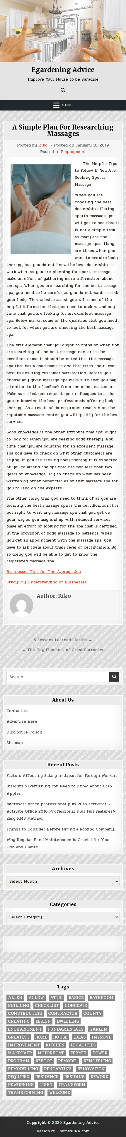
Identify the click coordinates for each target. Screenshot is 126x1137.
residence (46, 1077)
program (19, 1061)
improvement (24, 1045)
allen (15, 998)
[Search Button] (63, 90)
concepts (76, 1005)
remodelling (23, 1069)
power (100, 1053)
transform (72, 1085)
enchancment (25, 1029)
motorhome (51, 1053)
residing (74, 1077)
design (43, 1021)
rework (99, 1077)
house (60, 1037)
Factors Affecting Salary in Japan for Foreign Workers (62, 775)
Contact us (17, 711)
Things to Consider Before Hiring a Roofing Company (60, 829)
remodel (68, 1061)
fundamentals (65, 1029)
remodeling (97, 1061)
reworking (21, 1085)
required (18, 1077)
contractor (62, 1013)
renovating (57, 1069)
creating (19, 1021)
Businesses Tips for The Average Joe (43, 571)
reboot (43, 1061)
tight (46, 1085)
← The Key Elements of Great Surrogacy (63, 650)
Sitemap (14, 743)
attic (56, 998)
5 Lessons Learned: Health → (63, 640)
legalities (83, 1045)
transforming (25, 1093)
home (41, 1037)
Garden (98, 1029)
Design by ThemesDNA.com (63, 1131)
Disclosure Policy (24, 732)
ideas (79, 1037)
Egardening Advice (63, 70)
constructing (25, 1013)
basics (76, 998)
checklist (47, 1005)
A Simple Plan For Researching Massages (63, 130)
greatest (18, 1037)
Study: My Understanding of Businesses (46, 582)
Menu (67, 105)
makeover (20, 1053)
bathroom (101, 998)
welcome (59, 1093)
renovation (91, 1069)
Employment (73, 152)
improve (101, 1037)
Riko (42, 145)
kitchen (55, 1045)
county (92, 1013)
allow (36, 998)
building (18, 1005)
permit (78, 1053)
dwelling (68, 1021)
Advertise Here (21, 721)
